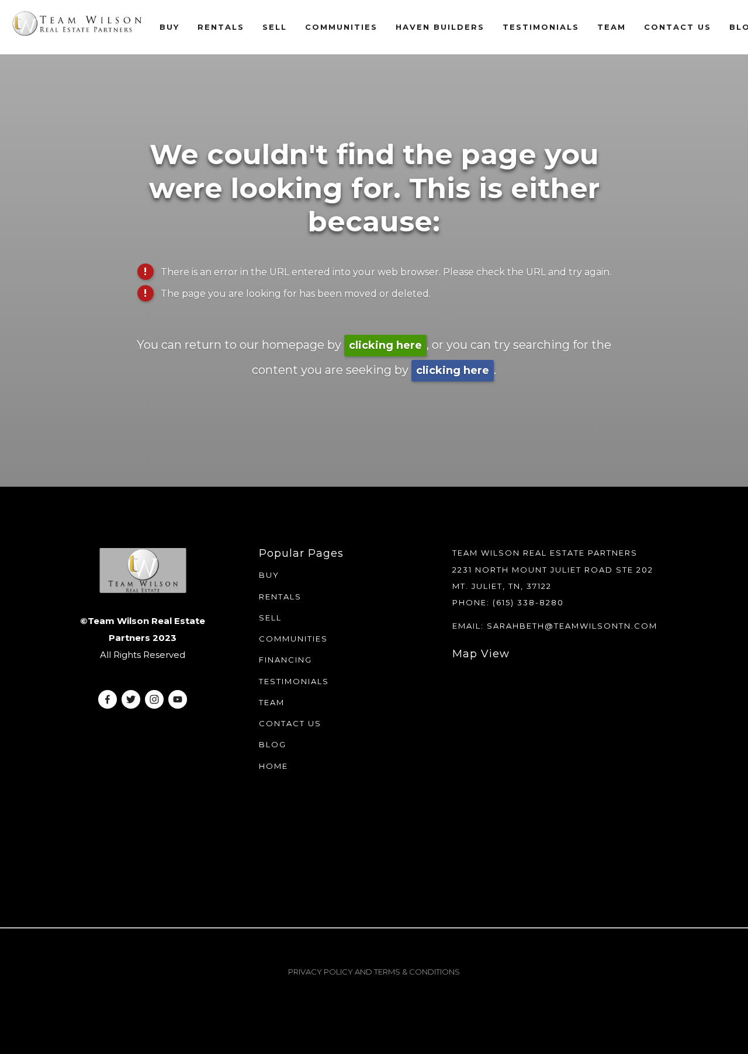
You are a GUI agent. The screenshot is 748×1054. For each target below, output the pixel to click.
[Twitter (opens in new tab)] (131, 699)
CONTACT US (290, 723)
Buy (169, 27)
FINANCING (285, 659)
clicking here (385, 345)
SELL (270, 617)
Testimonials (541, 27)
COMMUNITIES (293, 638)
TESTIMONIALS (294, 681)
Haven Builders (440, 27)
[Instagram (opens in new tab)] (154, 699)
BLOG (272, 744)
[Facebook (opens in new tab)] (107, 699)
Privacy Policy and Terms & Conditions (374, 971)
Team (611, 27)
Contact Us (677, 27)
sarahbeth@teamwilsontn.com (572, 625)
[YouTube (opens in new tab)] (177, 699)
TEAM (272, 702)
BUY (269, 575)
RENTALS (221, 27)
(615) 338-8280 (528, 602)
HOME (273, 766)
